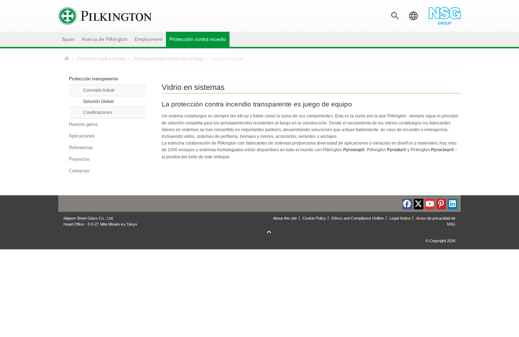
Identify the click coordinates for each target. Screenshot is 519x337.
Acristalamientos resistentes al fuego (169, 58)
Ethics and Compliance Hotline (358, 218)
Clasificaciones (97, 112)
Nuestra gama (83, 124)
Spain (68, 39)
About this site (285, 218)
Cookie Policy (314, 218)
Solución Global (98, 101)
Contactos (79, 170)
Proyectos (79, 159)
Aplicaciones (82, 136)
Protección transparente (93, 78)
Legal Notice (400, 218)
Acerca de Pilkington (104, 39)
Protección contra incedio (197, 39)
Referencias (81, 147)
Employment (148, 39)
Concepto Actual (98, 90)
